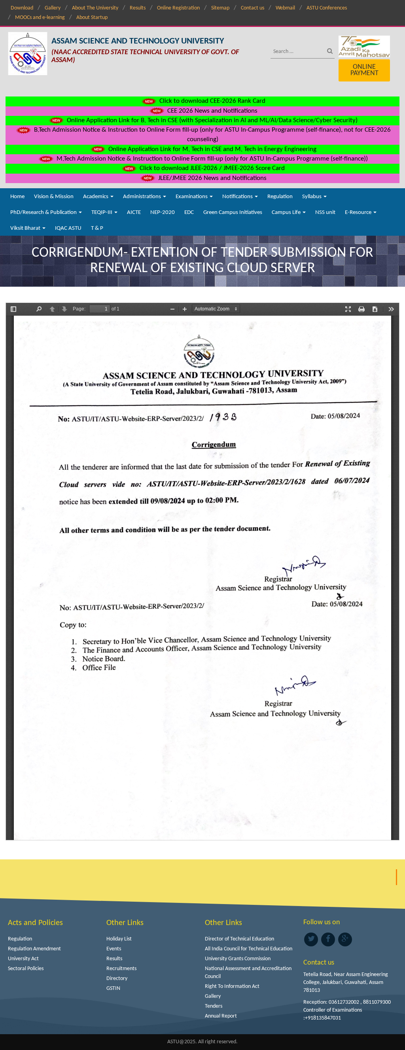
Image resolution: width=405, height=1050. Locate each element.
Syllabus (312, 197)
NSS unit (325, 213)
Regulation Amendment (34, 949)
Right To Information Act (232, 986)
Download (22, 8)
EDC (189, 213)
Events (113, 949)
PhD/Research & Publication (44, 213)
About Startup (92, 18)
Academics (96, 197)
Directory (116, 979)
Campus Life (287, 213)
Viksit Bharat (26, 228)
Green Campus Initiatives (232, 213)
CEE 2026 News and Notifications (211, 111)
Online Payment (364, 70)
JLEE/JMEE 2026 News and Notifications (212, 178)
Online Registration (178, 8)
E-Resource (359, 213)
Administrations (142, 197)
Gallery (53, 8)
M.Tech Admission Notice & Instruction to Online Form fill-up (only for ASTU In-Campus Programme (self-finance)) (211, 158)
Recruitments (121, 969)
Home (17, 197)
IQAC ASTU (68, 228)
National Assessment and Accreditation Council (248, 973)
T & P (97, 228)
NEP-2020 (162, 213)
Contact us (252, 8)
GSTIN (113, 988)
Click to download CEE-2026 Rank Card (211, 101)
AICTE (134, 213)
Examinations (192, 197)
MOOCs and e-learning (40, 18)
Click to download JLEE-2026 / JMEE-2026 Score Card (211, 168)
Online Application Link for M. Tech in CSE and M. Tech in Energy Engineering (211, 149)
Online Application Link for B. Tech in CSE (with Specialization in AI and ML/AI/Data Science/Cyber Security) (211, 120)
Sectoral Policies (26, 969)
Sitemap (220, 8)
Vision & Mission (54, 197)
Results (138, 8)
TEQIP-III (102, 213)
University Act (23, 959)
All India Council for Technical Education (248, 949)
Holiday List (119, 939)
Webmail (285, 8)
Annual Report (221, 1016)
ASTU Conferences (327, 8)
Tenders (213, 1006)
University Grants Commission (238, 959)
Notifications (238, 197)
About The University (95, 8)
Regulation (280, 197)
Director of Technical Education (239, 939)
